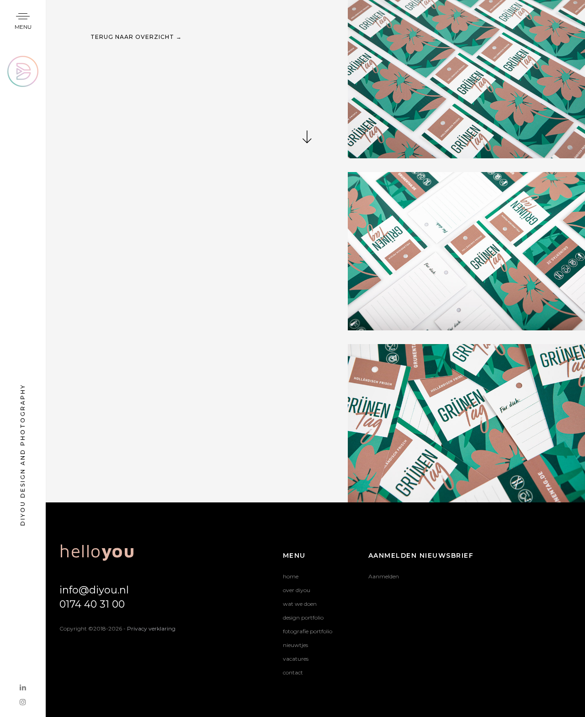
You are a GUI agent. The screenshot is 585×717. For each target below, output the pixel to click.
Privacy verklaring (151, 628)
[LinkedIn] (23, 687)
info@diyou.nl (94, 590)
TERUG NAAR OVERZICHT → (136, 36)
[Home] (22, 61)
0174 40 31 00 (92, 604)
